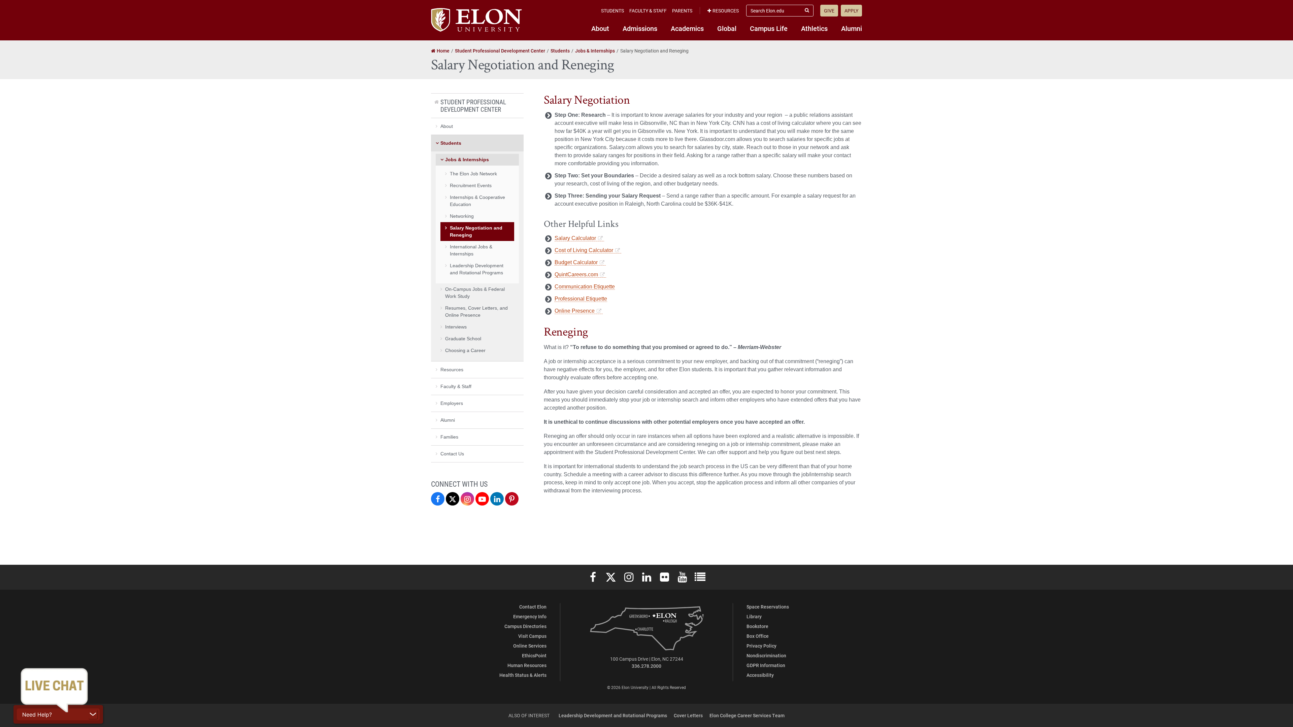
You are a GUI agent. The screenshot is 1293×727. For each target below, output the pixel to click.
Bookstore (757, 626)
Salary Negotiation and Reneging (476, 231)
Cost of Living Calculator (584, 250)
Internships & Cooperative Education (477, 201)
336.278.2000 (646, 666)
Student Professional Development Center (473, 105)
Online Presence (575, 311)
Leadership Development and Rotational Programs (476, 269)
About (600, 28)
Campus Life (769, 28)
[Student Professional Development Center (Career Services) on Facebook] (437, 499)
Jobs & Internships (467, 159)
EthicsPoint (534, 655)
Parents (682, 10)
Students (612, 10)
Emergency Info (529, 616)
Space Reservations (768, 606)
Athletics (814, 28)
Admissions (640, 28)
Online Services (529, 646)
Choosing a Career (465, 350)
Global (726, 28)
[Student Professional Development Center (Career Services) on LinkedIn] (497, 499)
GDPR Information (766, 665)
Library (754, 616)
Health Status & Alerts (522, 675)
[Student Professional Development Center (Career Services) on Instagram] (467, 499)
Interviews (456, 327)
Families (449, 437)
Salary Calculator (575, 238)
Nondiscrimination (766, 655)
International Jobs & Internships (471, 250)
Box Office (758, 636)
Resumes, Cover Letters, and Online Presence (476, 311)
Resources (725, 10)
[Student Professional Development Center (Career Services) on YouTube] (482, 499)
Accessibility (760, 675)
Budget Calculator (576, 262)
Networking (462, 216)
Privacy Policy (761, 646)
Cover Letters (688, 715)
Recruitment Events (471, 185)
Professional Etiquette (581, 299)
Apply (851, 10)
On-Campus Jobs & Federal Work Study (475, 292)
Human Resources (526, 665)
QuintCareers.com (576, 274)
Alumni (851, 28)
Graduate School (463, 338)
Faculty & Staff (648, 10)
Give (829, 10)
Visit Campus (532, 636)
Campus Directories (525, 626)
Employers (451, 403)
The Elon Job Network (473, 173)
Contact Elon (532, 606)
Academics (687, 28)
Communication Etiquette (585, 286)
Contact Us (452, 453)
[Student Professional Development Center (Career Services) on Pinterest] (512, 499)
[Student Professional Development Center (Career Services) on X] (452, 499)
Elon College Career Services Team (747, 715)
